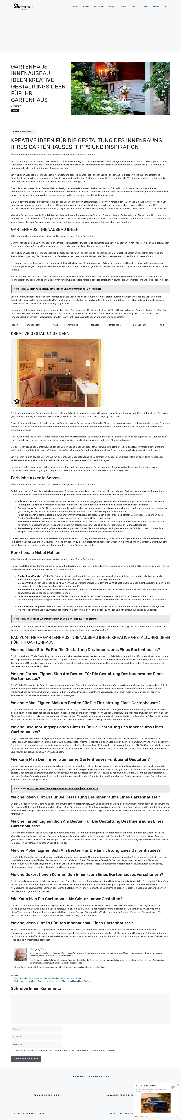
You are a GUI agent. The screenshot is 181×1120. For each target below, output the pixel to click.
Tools (144, 6)
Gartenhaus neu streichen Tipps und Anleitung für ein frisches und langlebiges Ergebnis (52, 981)
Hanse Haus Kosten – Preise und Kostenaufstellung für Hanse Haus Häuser (47, 978)
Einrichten (98, 6)
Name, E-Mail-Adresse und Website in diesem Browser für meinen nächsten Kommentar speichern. (66, 1050)
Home (75, 6)
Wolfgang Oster (17, 106)
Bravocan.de (66, 953)
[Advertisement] (90, 33)
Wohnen (156, 6)
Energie (112, 6)
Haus (134, 6)
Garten (124, 6)
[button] (166, 7)
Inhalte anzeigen (27, 132)
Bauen (86, 6)
